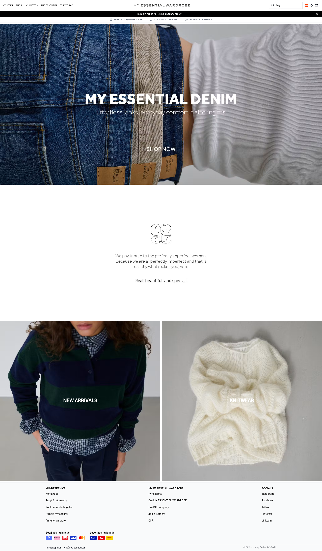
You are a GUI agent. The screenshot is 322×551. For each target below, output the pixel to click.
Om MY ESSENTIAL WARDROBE (167, 500)
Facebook (267, 500)
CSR (150, 520)
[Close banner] (316, 13)
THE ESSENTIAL (49, 5)
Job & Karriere (156, 513)
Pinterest (267, 513)
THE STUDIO (66, 5)
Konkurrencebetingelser (59, 507)
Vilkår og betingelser (74, 547)
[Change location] (306, 5)
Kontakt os (52, 493)
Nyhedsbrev (155, 493)
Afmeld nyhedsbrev (57, 513)
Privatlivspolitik (53, 547)
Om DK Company (158, 507)
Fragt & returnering (57, 500)
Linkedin (267, 520)
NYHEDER (8, 5)
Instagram (268, 493)
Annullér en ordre (56, 520)
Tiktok (265, 507)
